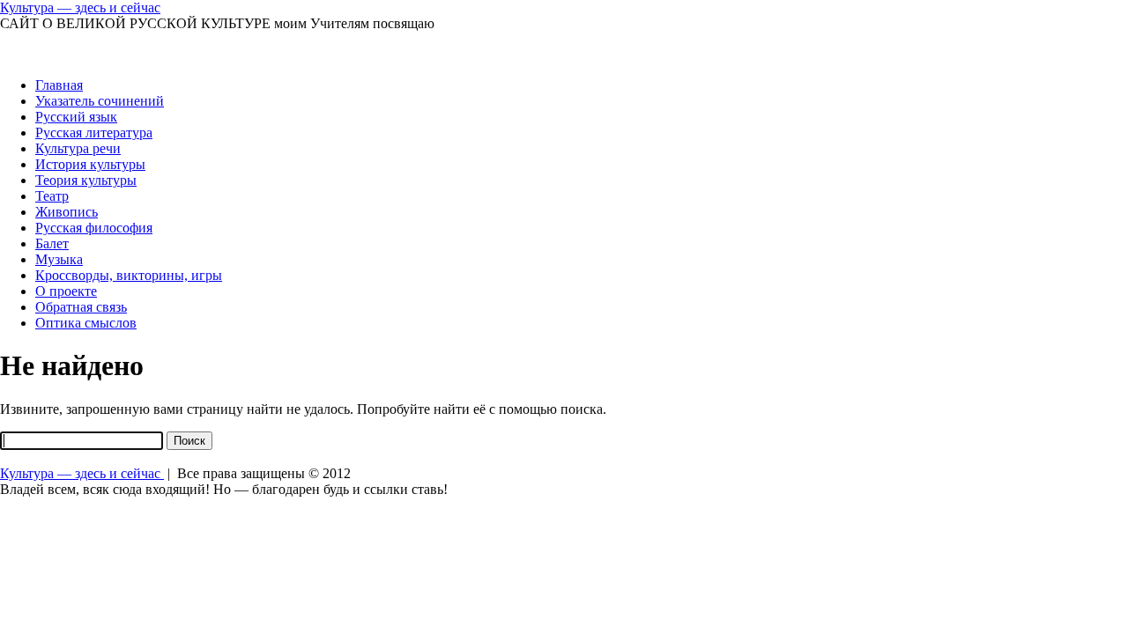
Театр (52, 195)
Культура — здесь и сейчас (80, 7)
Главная (59, 84)
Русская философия (93, 227)
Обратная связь (81, 306)
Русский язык (76, 116)
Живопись (66, 211)
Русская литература (93, 132)
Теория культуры (86, 180)
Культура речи (78, 148)
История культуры (90, 164)
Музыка (59, 259)
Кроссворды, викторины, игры (128, 275)
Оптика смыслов (86, 322)
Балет (52, 243)
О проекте (66, 291)
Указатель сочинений (99, 100)
